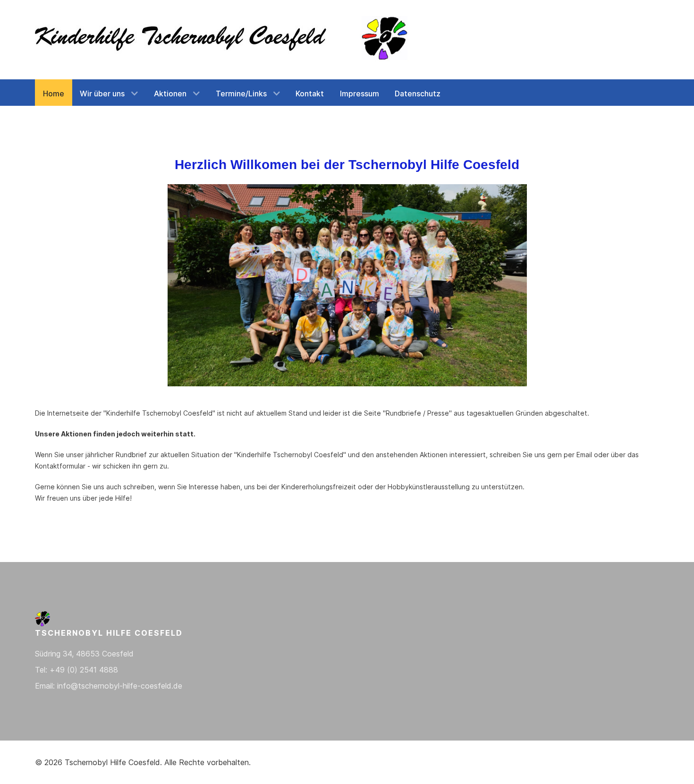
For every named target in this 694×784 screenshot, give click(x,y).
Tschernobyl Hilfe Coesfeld (112, 762)
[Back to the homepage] (224, 39)
